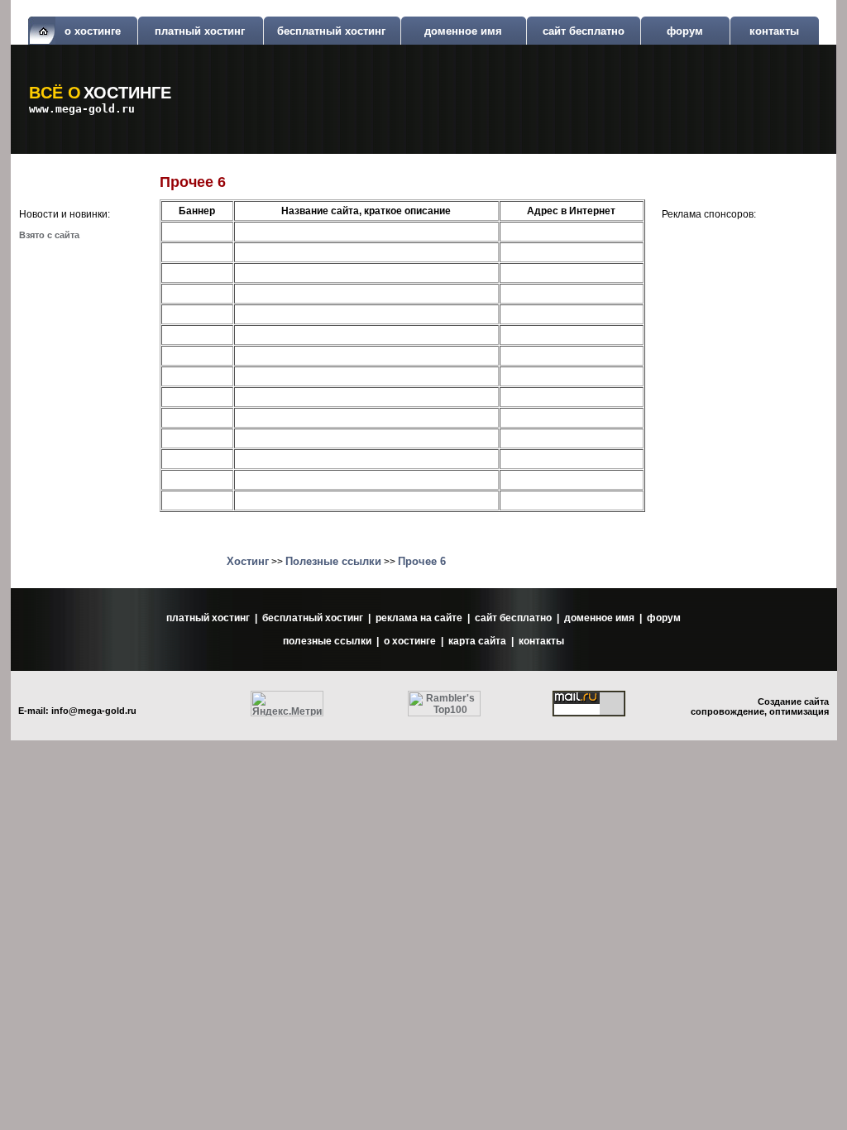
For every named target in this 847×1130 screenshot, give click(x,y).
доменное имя (463, 31)
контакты (774, 31)
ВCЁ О (55, 93)
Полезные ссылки (333, 561)
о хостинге (93, 31)
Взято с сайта (49, 235)
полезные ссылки (327, 641)
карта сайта (477, 641)
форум (685, 31)
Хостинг (248, 561)
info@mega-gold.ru (93, 711)
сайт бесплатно (583, 31)
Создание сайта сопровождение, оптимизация (760, 706)
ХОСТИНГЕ (127, 93)
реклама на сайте (419, 618)
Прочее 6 (422, 561)
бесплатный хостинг (331, 31)
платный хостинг (200, 31)
